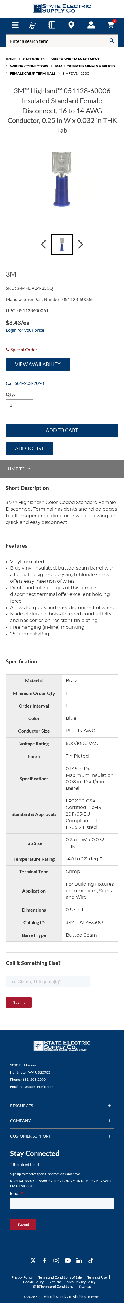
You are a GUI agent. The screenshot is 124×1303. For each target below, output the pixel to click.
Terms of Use (97, 1277)
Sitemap (85, 1286)
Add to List (29, 448)
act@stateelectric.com (36, 1086)
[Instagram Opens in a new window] (56, 1260)
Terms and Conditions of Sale (60, 1277)
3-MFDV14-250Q (76, 73)
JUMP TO (16, 468)
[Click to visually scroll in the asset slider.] (43, 244)
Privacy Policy (22, 1277)
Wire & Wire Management (75, 59)
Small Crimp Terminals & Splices (85, 66)
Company (20, 1120)
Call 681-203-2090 (25, 383)
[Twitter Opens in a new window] (33, 1260)
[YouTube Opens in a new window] (68, 1260)
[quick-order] (52, 25)
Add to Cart (62, 430)
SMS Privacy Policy (81, 1282)
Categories (34, 59)
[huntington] (71, 25)
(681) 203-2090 (33, 1079)
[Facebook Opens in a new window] (45, 1260)
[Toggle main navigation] (15, 25)
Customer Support (30, 1136)
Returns (55, 1282)
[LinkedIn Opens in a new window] (79, 1260)
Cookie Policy (33, 1282)
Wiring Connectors (29, 66)
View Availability (38, 364)
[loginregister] (91, 25)
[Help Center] (32, 25)
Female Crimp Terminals (33, 73)
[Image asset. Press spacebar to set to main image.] (62, 244)
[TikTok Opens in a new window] (91, 1260)
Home (11, 59)
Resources (21, 1105)
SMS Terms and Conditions (53, 1286)
